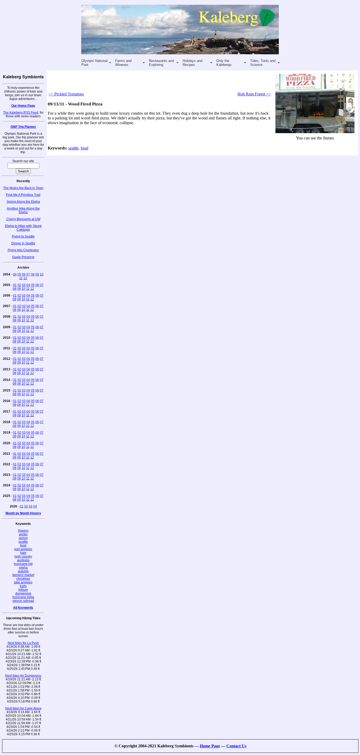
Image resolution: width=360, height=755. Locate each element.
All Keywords (23, 607)
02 (19, 285)
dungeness (23, 593)
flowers (23, 531)
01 (15, 285)
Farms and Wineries (123, 63)
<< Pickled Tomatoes (66, 94)
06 (24, 274)
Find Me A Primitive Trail (23, 195)
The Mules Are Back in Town (23, 188)
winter (23, 534)
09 (37, 274)
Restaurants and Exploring (161, 63)
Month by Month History (23, 513)
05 (19, 274)
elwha (23, 567)
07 (28, 274)
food (23, 545)
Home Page (210, 746)
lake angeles (23, 582)
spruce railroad (23, 601)
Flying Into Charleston (23, 250)
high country (23, 556)
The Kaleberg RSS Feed (20, 112)
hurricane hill (23, 564)
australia (23, 560)
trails (23, 586)
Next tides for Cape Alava (23, 708)
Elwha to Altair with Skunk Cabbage (23, 227)
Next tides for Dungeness (23, 675)
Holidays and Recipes (192, 63)
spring (23, 538)
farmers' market (23, 575)
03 (24, 285)
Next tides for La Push (23, 643)
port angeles (23, 549)
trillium (23, 590)
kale (23, 553)
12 (25, 278)
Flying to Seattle (23, 236)
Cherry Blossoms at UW (23, 219)
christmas (23, 578)
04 (15, 274)
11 (21, 278)
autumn (23, 571)
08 (33, 274)
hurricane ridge (23, 597)
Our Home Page (23, 106)
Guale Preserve (23, 257)
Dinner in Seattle (23, 243)
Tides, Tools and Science (262, 63)
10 (41, 274)
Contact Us (236, 746)
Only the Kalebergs (224, 63)
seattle (23, 542)
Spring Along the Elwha (23, 202)
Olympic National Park (94, 63)
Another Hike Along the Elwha (23, 210)
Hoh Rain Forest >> (254, 94)
